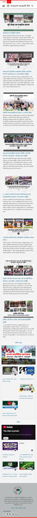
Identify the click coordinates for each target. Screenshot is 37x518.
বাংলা (9, 2)
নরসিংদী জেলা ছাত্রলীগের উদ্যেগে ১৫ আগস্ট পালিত (17, 113)
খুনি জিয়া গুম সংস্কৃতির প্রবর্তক (11, 33)
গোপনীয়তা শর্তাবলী (22, 508)
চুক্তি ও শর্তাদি (14, 508)
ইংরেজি (4, 2)
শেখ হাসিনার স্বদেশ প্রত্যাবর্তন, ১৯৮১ (26, 379)
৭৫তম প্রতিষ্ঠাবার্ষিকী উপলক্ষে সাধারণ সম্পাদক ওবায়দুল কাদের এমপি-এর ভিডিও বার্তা (26, 457)
